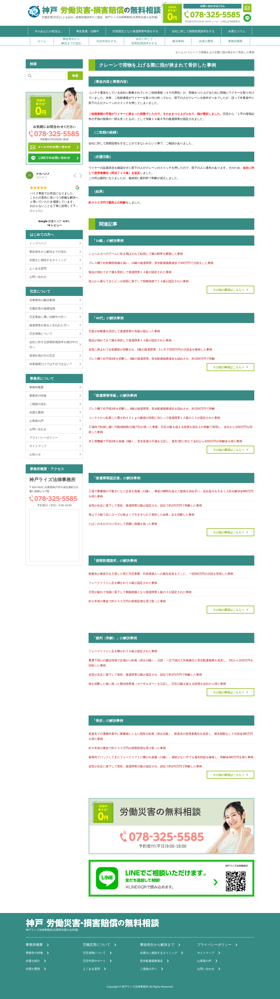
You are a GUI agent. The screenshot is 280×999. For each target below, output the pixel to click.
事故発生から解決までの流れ (71, 41)
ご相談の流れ (37, 404)
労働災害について (96, 945)
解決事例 (178, 41)
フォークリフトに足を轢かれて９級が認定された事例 (123, 582)
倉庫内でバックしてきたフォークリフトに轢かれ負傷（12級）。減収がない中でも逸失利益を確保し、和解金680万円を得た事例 (171, 757)
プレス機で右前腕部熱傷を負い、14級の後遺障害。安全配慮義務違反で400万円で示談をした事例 (151, 262)
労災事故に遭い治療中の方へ (47, 316)
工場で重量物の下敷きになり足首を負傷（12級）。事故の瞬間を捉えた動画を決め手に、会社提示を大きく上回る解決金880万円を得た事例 (171, 493)
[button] (80, 177)
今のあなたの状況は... (49, 31)
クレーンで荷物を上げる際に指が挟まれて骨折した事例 (221, 52)
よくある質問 (37, 268)
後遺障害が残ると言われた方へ (49, 325)
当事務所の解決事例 (42, 300)
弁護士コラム (236, 31)
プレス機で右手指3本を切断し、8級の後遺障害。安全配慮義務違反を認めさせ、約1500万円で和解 (152, 358)
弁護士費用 (206, 41)
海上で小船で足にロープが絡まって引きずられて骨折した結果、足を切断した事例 (141, 514)
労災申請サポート (94, 960)
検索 (75, 75)
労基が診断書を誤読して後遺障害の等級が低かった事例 (124, 331)
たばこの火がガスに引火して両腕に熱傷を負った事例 (123, 523)
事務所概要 (235, 41)
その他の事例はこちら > (228, 289)
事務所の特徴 (37, 395)
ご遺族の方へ (148, 968)
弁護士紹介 (33, 960)
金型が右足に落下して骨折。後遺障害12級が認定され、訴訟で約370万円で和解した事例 (145, 505)
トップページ (37, 243)
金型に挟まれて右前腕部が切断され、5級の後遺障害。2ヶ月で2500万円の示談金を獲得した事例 (150, 349)
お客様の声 (36, 420)
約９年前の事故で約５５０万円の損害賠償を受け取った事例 (127, 601)
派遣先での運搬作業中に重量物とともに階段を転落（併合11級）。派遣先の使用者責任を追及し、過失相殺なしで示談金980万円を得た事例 (171, 736)
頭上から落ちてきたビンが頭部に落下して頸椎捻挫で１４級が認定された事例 (139, 281)
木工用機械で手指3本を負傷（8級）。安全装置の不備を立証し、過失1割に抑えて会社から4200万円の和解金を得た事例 (165, 441)
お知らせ (35, 454)
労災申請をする (106, 41)
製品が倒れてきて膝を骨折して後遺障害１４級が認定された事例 (130, 272)
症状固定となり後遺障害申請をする (135, 31)
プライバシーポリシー (43, 437)
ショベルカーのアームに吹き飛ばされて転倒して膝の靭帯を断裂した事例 (136, 253)
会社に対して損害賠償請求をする (193, 31)
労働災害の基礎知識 (42, 308)
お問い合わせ (37, 276)
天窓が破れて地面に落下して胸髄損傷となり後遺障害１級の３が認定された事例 (140, 592)
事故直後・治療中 (87, 31)
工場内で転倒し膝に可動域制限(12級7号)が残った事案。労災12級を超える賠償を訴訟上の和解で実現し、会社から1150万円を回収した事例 (170, 429)
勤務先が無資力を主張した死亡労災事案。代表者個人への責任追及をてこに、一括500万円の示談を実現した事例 (161, 573)
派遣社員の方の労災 (42, 355)
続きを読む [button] (36, 210)
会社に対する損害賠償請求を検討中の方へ (53, 344)
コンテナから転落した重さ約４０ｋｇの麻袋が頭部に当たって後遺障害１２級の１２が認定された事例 (154, 417)
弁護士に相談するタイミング (47, 260)
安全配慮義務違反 (151, 960)
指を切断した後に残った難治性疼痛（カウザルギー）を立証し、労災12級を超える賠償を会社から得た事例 (157, 683)
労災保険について (40, 333)
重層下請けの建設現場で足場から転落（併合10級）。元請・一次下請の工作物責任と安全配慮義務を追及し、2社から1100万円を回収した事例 (171, 663)
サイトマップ (37, 446)
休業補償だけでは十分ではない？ (50, 364)
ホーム (42, 41)
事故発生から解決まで (157, 945)
